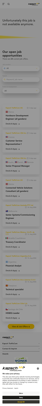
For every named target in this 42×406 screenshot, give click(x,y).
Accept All (21, 402)
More (21, 393)
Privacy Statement (7, 388)
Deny (21, 397)
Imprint (16, 388)
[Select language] (38, 369)
